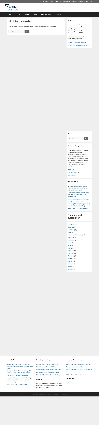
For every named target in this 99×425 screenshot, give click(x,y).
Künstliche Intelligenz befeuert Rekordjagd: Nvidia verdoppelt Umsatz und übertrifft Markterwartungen (79, 204)
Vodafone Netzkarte (73, 172)
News (91, 1)
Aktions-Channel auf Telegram (76, 45)
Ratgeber (70, 253)
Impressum (74, 1)
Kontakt (56, 1)
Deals (69, 227)
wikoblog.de (69, 383)
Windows (70, 264)
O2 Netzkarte (72, 175)
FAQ (35, 14)
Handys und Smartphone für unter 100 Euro (78, 364)
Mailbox (70, 248)
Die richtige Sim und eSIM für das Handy (48, 375)
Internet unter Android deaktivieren (46, 367)
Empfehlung (71, 230)
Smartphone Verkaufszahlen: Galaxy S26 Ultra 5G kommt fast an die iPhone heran (78, 194)
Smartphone (27, 14)
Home (10, 14)
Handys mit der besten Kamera (75, 374)
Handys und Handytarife (47, 14)
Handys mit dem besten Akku (74, 367)
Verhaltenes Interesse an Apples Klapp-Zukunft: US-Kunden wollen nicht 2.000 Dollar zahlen (77, 188)
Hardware (59, 14)
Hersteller (71, 240)
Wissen (70, 266)
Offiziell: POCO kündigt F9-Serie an (78, 199)
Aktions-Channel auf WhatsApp (77, 42)
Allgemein (71, 224)
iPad (69, 245)
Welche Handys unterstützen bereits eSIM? (48, 369)
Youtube (70, 269)
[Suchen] (27, 31)
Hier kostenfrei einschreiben (76, 37)
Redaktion (71, 256)
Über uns (51, 1)
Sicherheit (71, 258)
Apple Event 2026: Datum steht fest (78, 208)
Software (70, 261)
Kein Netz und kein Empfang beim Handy (48, 372)
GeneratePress (64, 394)
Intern (69, 243)
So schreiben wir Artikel (65, 1)
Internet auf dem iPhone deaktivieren (47, 364)
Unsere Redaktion (43, 1)
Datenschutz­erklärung (83, 1)
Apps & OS (17, 14)
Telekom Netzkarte (73, 170)
